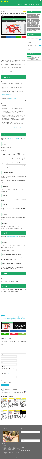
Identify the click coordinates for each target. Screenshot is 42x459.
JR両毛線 (38, 14)
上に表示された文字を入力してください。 (8, 368)
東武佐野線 (18, 318)
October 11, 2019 (12, 98)
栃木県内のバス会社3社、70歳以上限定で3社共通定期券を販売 (35, 57)
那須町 (31, 30)
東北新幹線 (8, 318)
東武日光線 (38, 25)
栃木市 (37, 26)
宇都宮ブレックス (36, 21)
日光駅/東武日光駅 (30, 24)
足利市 (33, 29)
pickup (38, 16)
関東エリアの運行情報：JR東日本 (13, 138)
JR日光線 (36, 15)
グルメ (32, 19)
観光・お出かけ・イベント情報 (33, 46)
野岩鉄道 (34, 30)
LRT (35, 16)
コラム (35, 19)
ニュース (3, 315)
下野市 (39, 20)
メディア (32, 20)
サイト (2, 362)
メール (2, 358)
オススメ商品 (25, 4)
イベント (29, 19)
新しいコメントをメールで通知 (7, 380)
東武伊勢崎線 (13, 318)
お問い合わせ (37, 4)
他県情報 (30, 42)
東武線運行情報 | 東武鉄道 (12, 236)
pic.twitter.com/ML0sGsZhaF (7, 94)
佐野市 (28, 21)
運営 (39, 29)
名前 (2, 354)
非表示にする (15, 71)
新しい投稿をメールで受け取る (7, 382)
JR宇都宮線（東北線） (31, 15)
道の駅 (28, 30)
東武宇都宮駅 (34, 25)
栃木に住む (33, 26)
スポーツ (37, 19)
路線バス (36, 29)
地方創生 (31, 21)
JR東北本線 (29, 16)
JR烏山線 (33, 16)
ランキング (35, 20)
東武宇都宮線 (23, 318)
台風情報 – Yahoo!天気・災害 (18, 127)
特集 (34, 4)
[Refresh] (8, 373)
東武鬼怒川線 (29, 26)
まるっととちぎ (20, 457)
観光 (31, 29)
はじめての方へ (20, 4)
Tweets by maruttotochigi (25, 450)
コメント (2, 344)
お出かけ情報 (30, 4)
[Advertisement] (13, 49)
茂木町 (28, 29)
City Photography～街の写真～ (32, 14)
